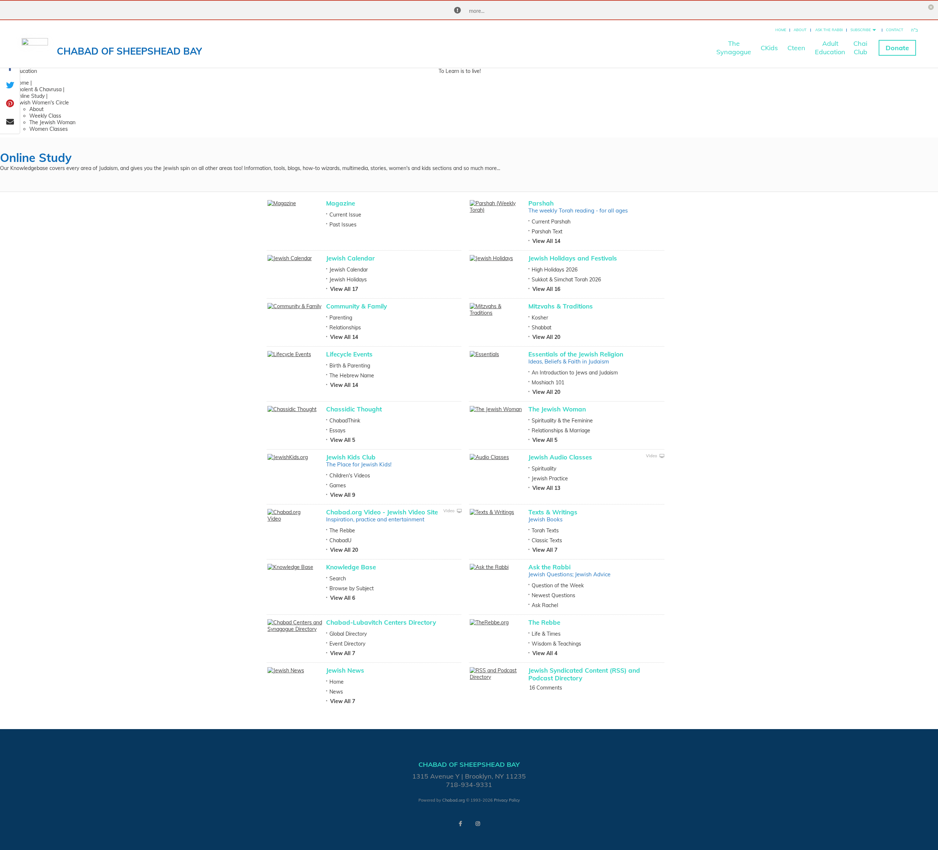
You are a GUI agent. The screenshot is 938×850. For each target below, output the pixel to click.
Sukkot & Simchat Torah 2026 (566, 279)
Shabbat (541, 327)
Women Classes (48, 129)
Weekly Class (45, 115)
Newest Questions (553, 595)
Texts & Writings (552, 512)
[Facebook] (460, 824)
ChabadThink (344, 420)
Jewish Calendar (350, 258)
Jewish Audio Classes (560, 457)
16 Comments (545, 687)
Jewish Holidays (348, 279)
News (336, 691)
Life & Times (546, 634)
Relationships (345, 327)
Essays (337, 430)
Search (337, 578)
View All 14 (546, 241)
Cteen (796, 48)
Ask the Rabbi (829, 29)
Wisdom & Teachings (556, 643)
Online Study (30, 96)
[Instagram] (478, 824)
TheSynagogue (733, 47)
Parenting (340, 317)
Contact (894, 29)
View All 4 (544, 653)
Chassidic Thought (354, 409)
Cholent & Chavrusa (38, 89)
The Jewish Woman (52, 122)
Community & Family (356, 306)
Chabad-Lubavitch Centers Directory (381, 622)
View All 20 (546, 337)
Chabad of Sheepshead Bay (129, 51)
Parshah (541, 203)
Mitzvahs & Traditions (560, 306)
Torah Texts (545, 530)
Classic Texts (547, 540)
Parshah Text (547, 231)
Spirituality (544, 468)
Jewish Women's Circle (42, 102)
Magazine (340, 203)
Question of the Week (558, 585)
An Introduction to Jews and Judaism (575, 372)
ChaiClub (860, 47)
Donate (897, 48)
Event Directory (347, 643)
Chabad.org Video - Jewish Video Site (382, 512)
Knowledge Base (351, 567)
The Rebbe (342, 530)
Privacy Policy (507, 800)
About (800, 29)
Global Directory (348, 634)
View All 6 (342, 598)
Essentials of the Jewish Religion (575, 354)
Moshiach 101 (548, 382)
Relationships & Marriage (561, 430)
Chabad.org (453, 800)
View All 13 (546, 488)
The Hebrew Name (351, 375)
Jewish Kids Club (351, 457)
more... (476, 11)
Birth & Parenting (349, 365)
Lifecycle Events (349, 354)
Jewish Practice (550, 478)
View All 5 (342, 440)
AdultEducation (830, 47)
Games (337, 485)
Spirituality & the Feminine (562, 420)
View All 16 (546, 289)
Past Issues (343, 224)
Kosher (540, 317)
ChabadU (340, 540)
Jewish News (345, 670)
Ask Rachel (545, 605)
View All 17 (344, 289)
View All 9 (342, 495)
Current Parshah (551, 221)
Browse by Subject (351, 588)
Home (780, 29)
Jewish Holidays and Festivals (572, 258)
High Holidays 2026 (554, 269)
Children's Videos (349, 475)
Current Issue (345, 214)
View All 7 (544, 550)
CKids (769, 48)
